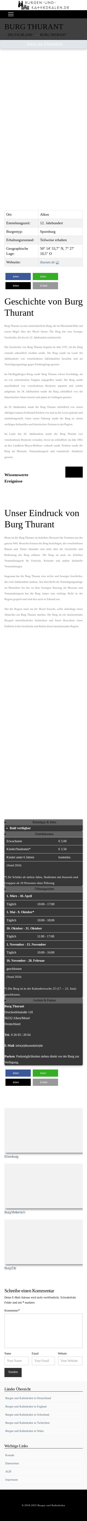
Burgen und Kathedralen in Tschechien (27, 1422)
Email (35, 1353)
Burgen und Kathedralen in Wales (24, 1431)
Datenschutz (12, 1463)
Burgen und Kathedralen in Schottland (27, 1414)
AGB (8, 1471)
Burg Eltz (10, 1268)
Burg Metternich (14, 1212)
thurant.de (48, 262)
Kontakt (9, 1455)
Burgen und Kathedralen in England (26, 1406)
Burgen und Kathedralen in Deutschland (28, 1398)
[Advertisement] (43, 98)
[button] (11, 14)
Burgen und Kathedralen (51, 1505)
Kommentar (12, 1310)
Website (62, 1353)
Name (7, 1353)
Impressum (11, 1479)
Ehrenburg (11, 1156)
